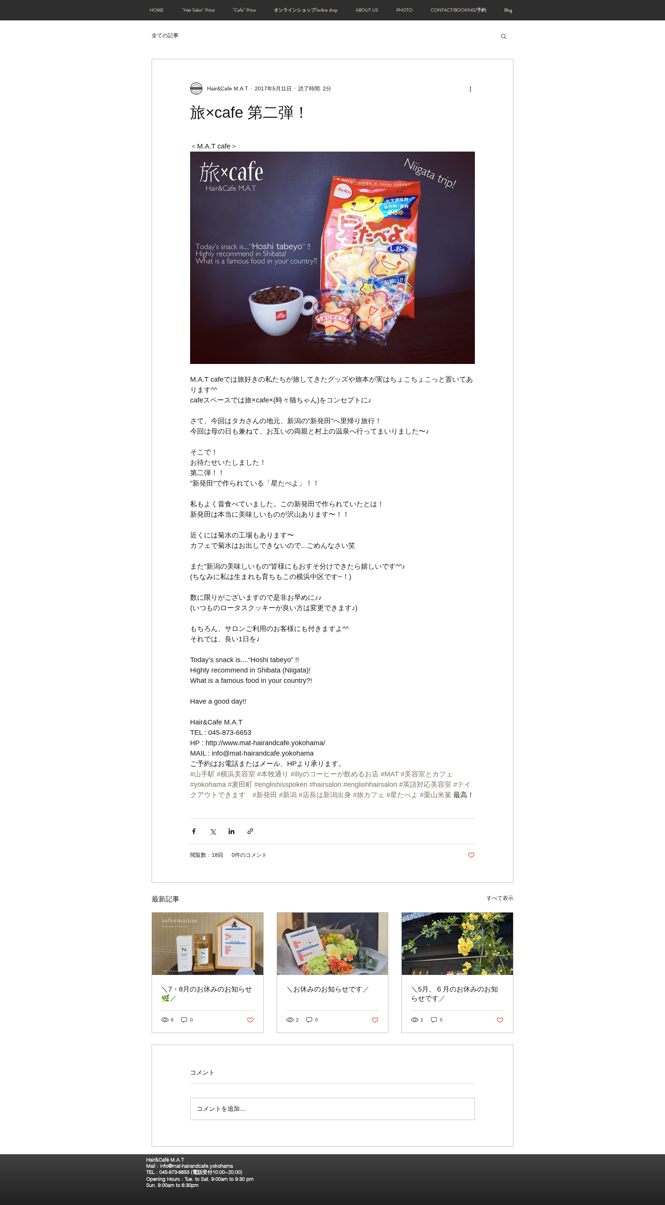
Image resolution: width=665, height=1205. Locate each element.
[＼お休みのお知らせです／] (332, 944)
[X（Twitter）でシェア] (212, 831)
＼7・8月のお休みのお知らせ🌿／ (206, 993)
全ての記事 (165, 35)
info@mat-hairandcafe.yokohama (196, 1166)
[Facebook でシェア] (193, 831)
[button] (503, 36)
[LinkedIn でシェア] (231, 831)
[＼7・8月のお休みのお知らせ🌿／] (207, 944)
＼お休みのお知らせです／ (327, 989)
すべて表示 (499, 898)
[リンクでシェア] (250, 831)
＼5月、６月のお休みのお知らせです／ (454, 993)
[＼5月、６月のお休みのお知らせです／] (457, 944)
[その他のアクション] (470, 88)
